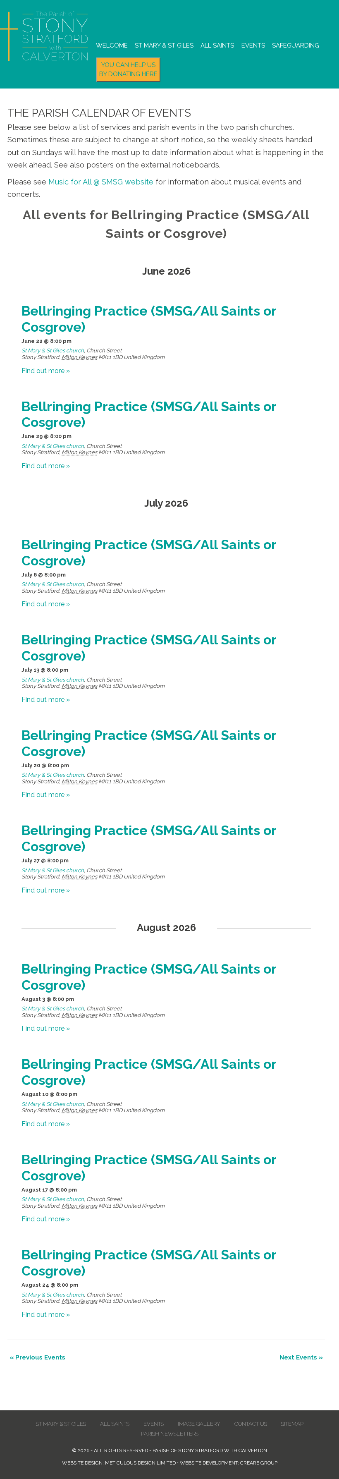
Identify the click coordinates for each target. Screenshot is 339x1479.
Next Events (301, 1357)
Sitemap (292, 1424)
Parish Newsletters (169, 1434)
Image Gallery (199, 1424)
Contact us (250, 1424)
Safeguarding (295, 45)
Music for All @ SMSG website (100, 181)
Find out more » (45, 371)
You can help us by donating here (128, 69)
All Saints (217, 45)
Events (253, 45)
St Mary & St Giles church (52, 350)
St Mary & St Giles (164, 45)
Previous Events (37, 1357)
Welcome (112, 45)
